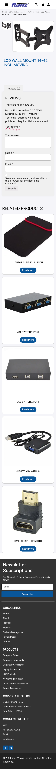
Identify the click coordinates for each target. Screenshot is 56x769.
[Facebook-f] (5, 748)
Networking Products (13, 679)
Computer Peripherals (13, 660)
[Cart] (43, 4)
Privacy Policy (9, 637)
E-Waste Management (13, 632)
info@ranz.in (9, 739)
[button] (6, 4)
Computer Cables (11, 655)
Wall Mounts (34, 12)
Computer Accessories (18, 12)
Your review (13, 135)
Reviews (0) (13, 88)
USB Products (9, 674)
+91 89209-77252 (11, 730)
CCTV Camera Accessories (15, 683)
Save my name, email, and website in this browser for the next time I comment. (26, 180)
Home (4, 12)
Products (7, 623)
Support (7, 627)
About (6, 618)
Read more (28, 270)
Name (9, 152)
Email (9, 164)
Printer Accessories (12, 688)
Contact (6, 641)
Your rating (12, 126)
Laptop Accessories (12, 669)
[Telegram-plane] (11, 748)
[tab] (13, 88)
